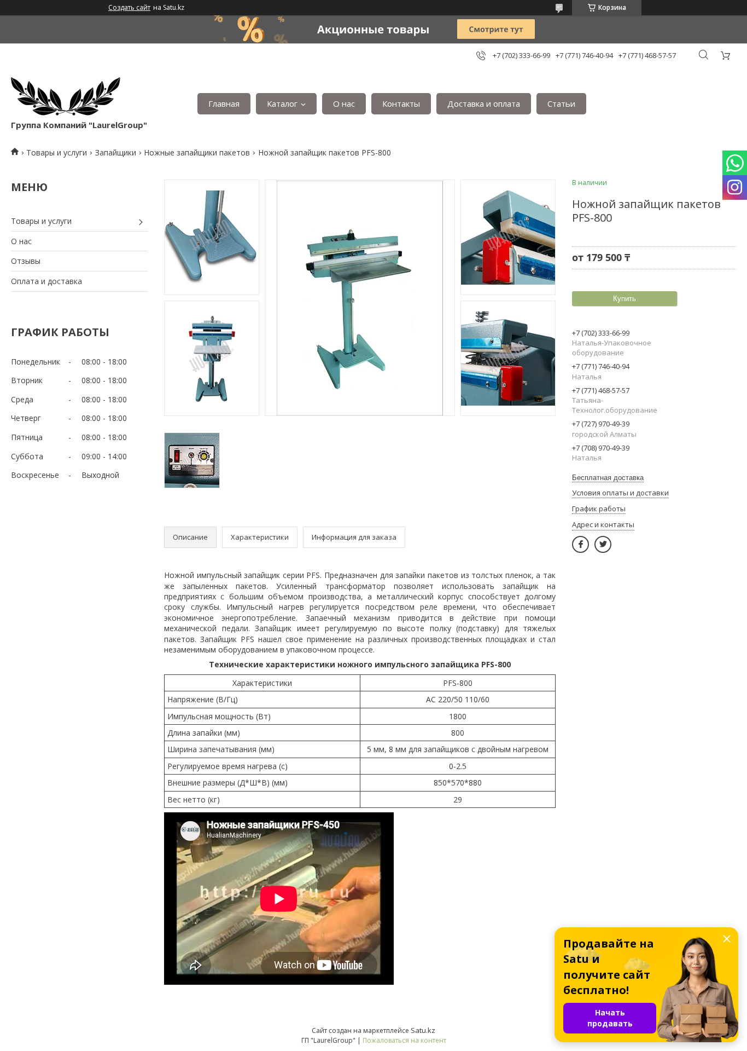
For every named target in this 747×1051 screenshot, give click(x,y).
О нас (344, 103)
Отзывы (25, 261)
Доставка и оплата (483, 103)
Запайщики (115, 152)
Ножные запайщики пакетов (197, 152)
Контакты (401, 103)
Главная (224, 103)
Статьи (561, 103)
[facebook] (580, 544)
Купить (624, 298)
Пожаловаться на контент (404, 1040)
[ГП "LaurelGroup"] (65, 98)
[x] (602, 544)
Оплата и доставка (46, 281)
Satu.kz (423, 1030)
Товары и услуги (56, 152)
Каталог (282, 103)
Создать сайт (129, 7)
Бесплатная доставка (608, 477)
